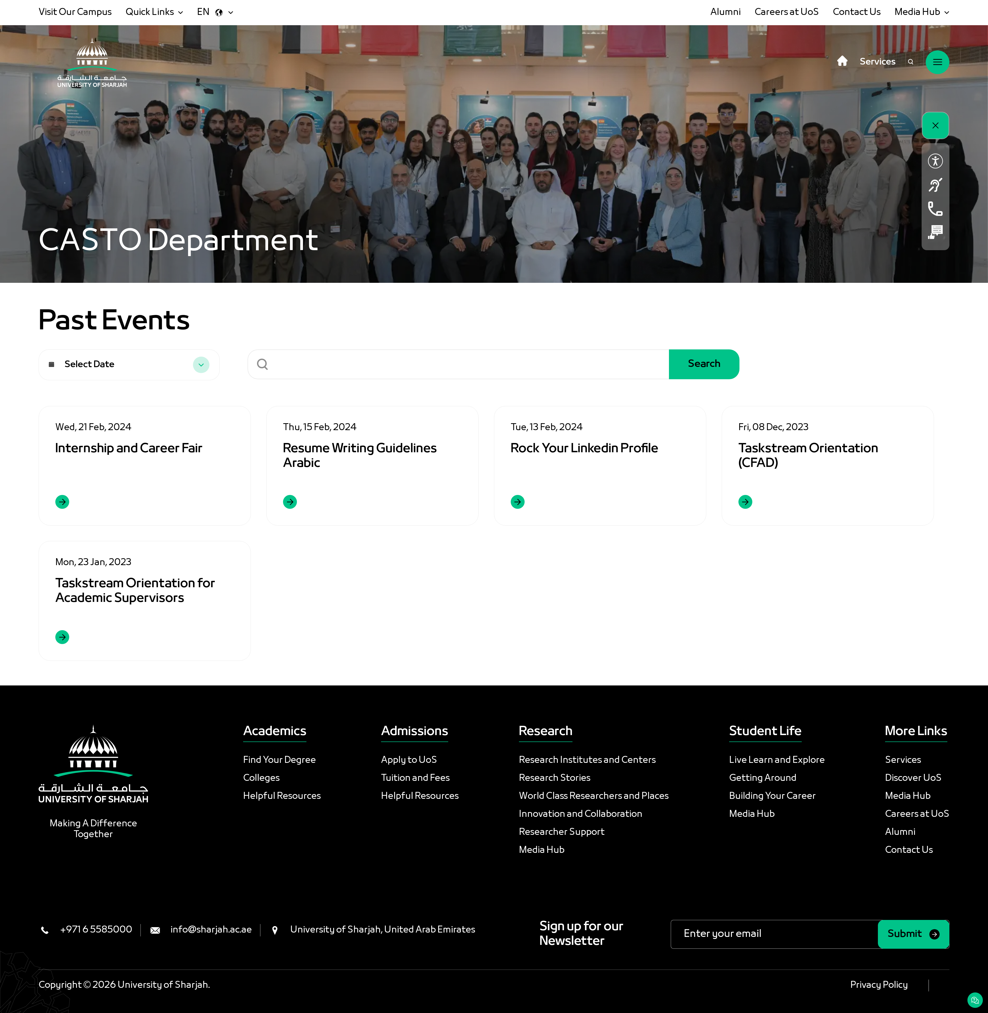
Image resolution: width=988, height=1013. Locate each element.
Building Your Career (772, 796)
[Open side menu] (937, 62)
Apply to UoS (409, 760)
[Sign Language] (935, 185)
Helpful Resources (282, 796)
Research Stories (554, 778)
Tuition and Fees (415, 778)
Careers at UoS (787, 13)
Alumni (725, 13)
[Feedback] (935, 232)
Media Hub (917, 13)
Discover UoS (913, 778)
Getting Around (763, 778)
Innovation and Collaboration (580, 814)
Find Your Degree (279, 760)
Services (878, 62)
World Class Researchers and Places (594, 796)
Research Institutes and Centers (587, 760)
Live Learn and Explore (777, 760)
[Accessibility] (935, 161)
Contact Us (857, 13)
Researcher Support (562, 832)
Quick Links (150, 13)
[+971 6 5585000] (935, 208)
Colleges (261, 778)
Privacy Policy (879, 985)
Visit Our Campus (75, 13)
